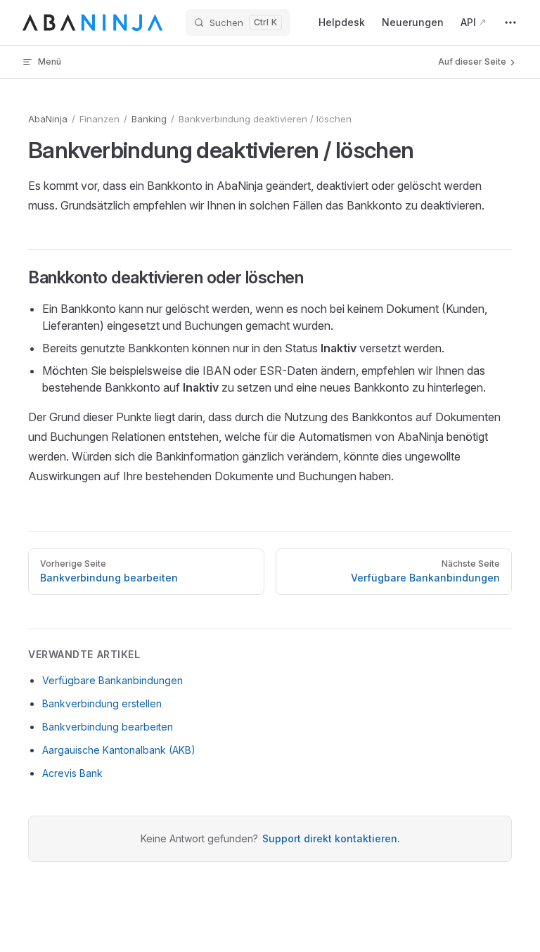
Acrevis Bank (72, 773)
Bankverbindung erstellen (102, 703)
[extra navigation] (510, 22)
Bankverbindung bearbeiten (107, 727)
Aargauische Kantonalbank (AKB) (118, 750)
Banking (149, 118)
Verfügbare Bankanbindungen (112, 680)
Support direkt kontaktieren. (331, 838)
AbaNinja (48, 118)
